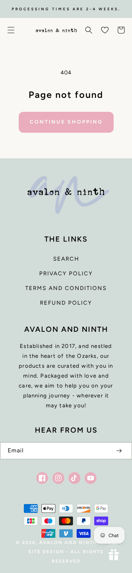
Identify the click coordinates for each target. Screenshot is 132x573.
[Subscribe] (119, 450)
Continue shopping (66, 122)
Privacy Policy (66, 273)
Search (66, 259)
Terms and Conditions (66, 288)
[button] (11, 30)
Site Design (46, 551)
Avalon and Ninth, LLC (75, 542)
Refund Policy (66, 303)
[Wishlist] (105, 30)
